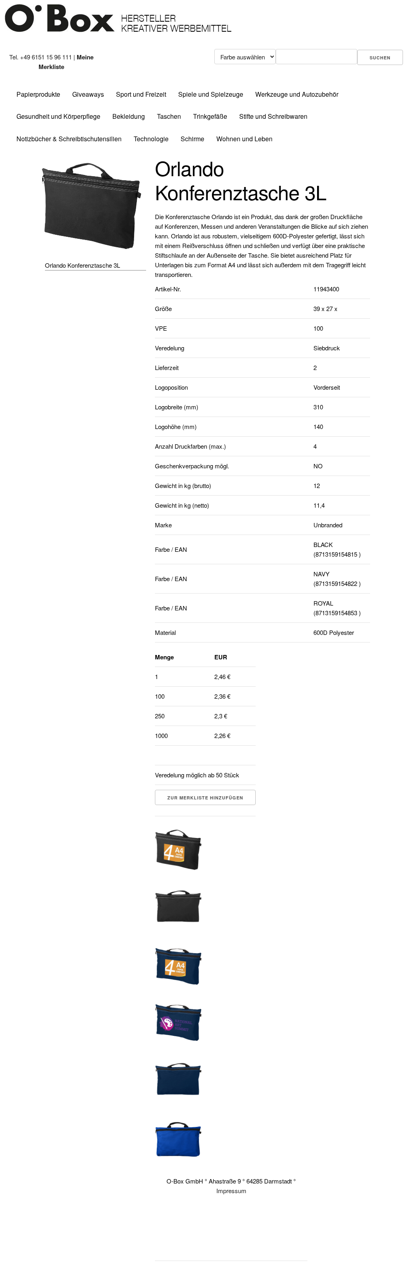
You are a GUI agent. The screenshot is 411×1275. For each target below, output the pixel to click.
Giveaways (88, 94)
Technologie (151, 138)
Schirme (192, 138)
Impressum (231, 1190)
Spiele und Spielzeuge (210, 94)
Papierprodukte (38, 94)
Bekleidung (128, 116)
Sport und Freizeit (141, 94)
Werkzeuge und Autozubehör (296, 94)
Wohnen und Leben (244, 138)
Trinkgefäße (210, 116)
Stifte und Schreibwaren (273, 116)
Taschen (169, 116)
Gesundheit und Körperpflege (58, 116)
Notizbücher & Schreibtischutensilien (69, 138)
